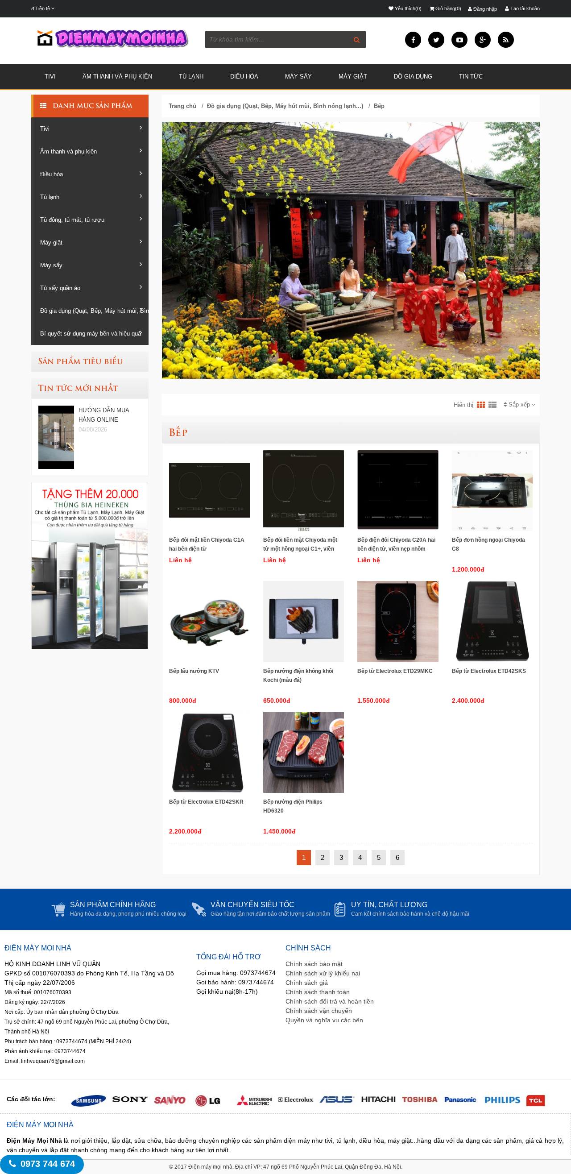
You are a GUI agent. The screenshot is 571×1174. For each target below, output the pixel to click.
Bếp (379, 106)
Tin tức (471, 76)
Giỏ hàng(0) (447, 8)
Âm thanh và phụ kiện (117, 76)
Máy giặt (353, 76)
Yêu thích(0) (407, 8)
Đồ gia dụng (413, 76)
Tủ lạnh (191, 76)
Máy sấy (51, 265)
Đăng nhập (484, 9)
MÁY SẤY (298, 76)
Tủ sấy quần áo (60, 288)
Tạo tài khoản (524, 8)
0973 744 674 (48, 1164)
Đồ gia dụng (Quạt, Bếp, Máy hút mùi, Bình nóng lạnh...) (94, 310)
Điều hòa (244, 76)
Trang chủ (182, 106)
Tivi (50, 76)
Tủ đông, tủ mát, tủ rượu (72, 219)
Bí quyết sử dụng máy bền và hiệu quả (90, 333)
